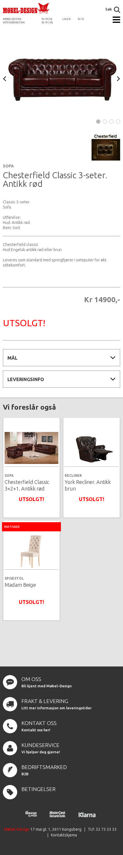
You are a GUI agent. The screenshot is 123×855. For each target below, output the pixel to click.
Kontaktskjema (64, 835)
